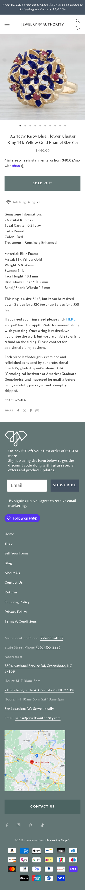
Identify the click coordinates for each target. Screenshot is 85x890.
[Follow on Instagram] (18, 825)
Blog (8, 563)
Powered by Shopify (58, 840)
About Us (12, 573)
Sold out (42, 183)
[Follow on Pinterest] (30, 825)
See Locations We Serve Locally (29, 709)
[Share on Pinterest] (31, 411)
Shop (8, 543)
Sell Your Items (16, 553)
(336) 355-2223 (48, 647)
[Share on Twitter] (24, 411)
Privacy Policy (16, 612)
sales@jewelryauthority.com (38, 718)
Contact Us (14, 582)
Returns (11, 592)
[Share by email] (37, 411)
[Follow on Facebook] (7, 825)
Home (9, 534)
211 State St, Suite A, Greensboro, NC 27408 (39, 690)
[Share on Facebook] (18, 411)
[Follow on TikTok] (42, 825)
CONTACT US (42, 806)
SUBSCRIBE (64, 485)
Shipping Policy (17, 602)
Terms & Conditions (21, 621)
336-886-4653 (51, 638)
